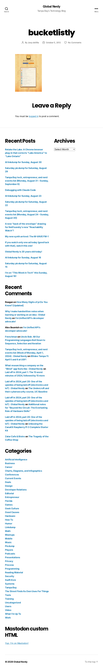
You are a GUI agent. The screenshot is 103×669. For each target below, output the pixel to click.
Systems (9, 583)
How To (9, 519)
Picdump (9, 546)
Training (9, 598)
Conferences (12, 474)
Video (8, 610)
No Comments (74, 42)
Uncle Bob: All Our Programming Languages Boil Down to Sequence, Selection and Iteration (25, 340)
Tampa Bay (11, 587)
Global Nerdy (51, 6)
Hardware (10, 516)
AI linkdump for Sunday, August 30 (23, 162)
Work (8, 617)
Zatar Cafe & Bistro (15, 436)
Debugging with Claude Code (20, 190)
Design (8, 486)
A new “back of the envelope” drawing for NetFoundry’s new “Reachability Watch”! (25, 227)
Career (8, 467)
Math (8, 531)
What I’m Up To (13, 614)
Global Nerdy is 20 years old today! (23, 251)
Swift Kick (10, 580)
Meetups (10, 534)
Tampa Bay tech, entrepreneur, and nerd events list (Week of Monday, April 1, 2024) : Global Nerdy (26, 352)
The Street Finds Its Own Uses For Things (27, 591)
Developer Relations (16, 489)
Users (8, 606)
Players (9, 550)
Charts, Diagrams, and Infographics (23, 471)
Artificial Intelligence (16, 459)
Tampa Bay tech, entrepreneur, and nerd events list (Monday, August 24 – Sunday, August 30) (27, 214)
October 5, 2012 (53, 42)
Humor (8, 523)
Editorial (9, 493)
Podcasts (10, 553)
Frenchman (11, 336)
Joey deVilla (33, 42)
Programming (12, 568)
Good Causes (12, 512)
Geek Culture (12, 508)
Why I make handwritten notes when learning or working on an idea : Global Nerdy (25, 314)
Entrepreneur (12, 497)
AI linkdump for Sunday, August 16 (23, 257)
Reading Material (14, 572)
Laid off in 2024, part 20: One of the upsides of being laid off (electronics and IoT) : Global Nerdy (26, 385)
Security (9, 576)
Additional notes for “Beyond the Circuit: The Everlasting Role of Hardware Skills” (26, 407)
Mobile (8, 538)
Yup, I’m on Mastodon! (16, 643)
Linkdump (10, 527)
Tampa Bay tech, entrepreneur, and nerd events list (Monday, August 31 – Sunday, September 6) (26, 180)
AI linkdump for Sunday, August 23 (23, 196)
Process (9, 565)
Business (10, 463)
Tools (8, 595)
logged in (34, 116)
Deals (8, 482)
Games (9, 504)
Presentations (12, 557)
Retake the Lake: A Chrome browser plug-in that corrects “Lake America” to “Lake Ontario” (26, 153)
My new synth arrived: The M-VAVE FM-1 (27, 236)
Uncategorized (13, 602)
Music (8, 542)
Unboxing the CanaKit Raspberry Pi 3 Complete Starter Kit (26, 427)
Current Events (13, 478)
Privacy (9, 561)
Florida (8, 501)
